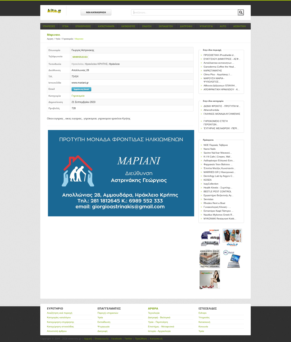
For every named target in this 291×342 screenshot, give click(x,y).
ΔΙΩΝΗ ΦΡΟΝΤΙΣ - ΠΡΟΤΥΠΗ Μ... (222, 106)
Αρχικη (51, 39)
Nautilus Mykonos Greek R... (219, 214)
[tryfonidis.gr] (210, 280)
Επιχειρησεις (83, 26)
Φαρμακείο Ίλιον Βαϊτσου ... (218, 164)
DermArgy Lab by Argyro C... (219, 176)
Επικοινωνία (102, 338)
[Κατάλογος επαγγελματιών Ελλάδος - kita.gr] (54, 10)
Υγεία (58, 39)
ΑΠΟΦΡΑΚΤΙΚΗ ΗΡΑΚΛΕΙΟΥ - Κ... (222, 89)
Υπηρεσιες (49, 26)
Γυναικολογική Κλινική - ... (217, 207)
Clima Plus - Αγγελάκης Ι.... (218, 74)
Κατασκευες (128, 26)
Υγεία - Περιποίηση (158, 322)
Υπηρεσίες (204, 317)
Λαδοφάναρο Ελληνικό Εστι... (219, 160)
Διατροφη (186, 26)
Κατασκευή (204, 322)
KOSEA (208, 179)
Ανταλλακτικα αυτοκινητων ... (219, 62)
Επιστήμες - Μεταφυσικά (161, 326)
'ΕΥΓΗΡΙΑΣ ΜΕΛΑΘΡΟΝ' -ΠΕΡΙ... (221, 128)
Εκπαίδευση (104, 322)
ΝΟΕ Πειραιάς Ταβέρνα (216, 145)
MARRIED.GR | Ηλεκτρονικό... (220, 172)
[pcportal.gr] (232, 259)
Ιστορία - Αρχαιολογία (159, 331)
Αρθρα (153, 308)
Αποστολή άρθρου (57, 331)
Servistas (208, 199)
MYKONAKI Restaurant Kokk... (220, 218)
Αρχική (88, 338)
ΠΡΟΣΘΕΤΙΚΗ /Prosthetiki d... (219, 55)
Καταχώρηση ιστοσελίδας (60, 326)
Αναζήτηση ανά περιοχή (59, 313)
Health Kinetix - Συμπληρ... (218, 187)
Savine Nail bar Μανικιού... (218, 152)
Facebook (116, 338)
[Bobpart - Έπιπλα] (210, 237)
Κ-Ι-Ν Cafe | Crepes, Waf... (218, 156)
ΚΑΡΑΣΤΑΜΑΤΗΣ (213, 70)
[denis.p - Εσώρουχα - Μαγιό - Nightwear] (232, 237)
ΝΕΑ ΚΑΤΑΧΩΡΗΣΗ (96, 12)
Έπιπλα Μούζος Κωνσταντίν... (220, 168)
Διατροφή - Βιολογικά (159, 317)
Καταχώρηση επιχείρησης (60, 322)
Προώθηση (141, 338)
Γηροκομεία (68, 39)
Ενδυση (147, 26)
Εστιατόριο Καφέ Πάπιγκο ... (218, 210)
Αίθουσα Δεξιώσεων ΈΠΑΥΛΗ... (220, 85)
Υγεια (65, 26)
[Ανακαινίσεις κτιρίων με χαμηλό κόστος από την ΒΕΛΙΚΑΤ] (210, 259)
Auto (223, 26)
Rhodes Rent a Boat (214, 203)
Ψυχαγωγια (206, 26)
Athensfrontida (211, 110)
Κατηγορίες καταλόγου (59, 317)
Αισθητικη (239, 26)
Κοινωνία (203, 326)
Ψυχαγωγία (103, 326)
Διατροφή (102, 331)
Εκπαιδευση (166, 26)
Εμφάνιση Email (81, 89)
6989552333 (80, 57)
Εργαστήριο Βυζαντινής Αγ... (218, 195)
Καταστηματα (106, 26)
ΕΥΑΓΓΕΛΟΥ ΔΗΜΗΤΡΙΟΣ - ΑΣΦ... (222, 59)
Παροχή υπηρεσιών (108, 313)
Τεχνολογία (153, 313)
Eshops (202, 313)
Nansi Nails (210, 149)
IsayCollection (211, 183)
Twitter (128, 338)
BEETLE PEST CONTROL (218, 191)
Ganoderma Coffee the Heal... (220, 66)
